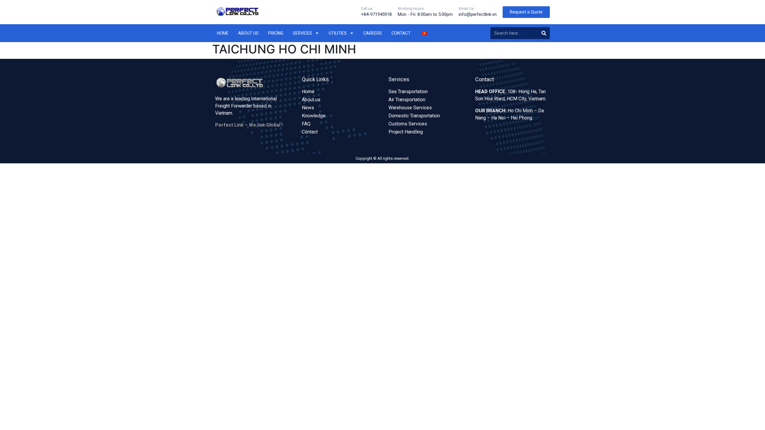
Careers (372, 33)
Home (223, 33)
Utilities (338, 33)
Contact (401, 33)
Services (302, 33)
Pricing (275, 33)
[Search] (544, 33)
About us (248, 33)
